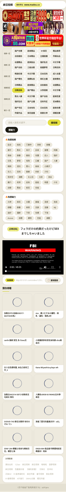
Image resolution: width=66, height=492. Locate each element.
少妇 (46, 171)
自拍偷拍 (18, 56)
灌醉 (19, 213)
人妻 (55, 161)
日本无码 (44, 73)
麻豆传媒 (30, 474)
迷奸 (9, 213)
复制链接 (53, 280)
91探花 (44, 51)
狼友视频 (49, 474)
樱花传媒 (41, 478)
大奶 (41, 177)
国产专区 (18, 108)
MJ (55, 207)
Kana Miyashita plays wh (47, 367)
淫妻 (46, 207)
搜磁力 (11, 130)
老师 (19, 182)
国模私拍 (31, 79)
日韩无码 (56, 67)
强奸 (55, 155)
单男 (28, 207)
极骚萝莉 (44, 67)
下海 (46, 213)
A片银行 (20, 478)
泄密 (39, 145)
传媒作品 (18, 113)
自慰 (9, 187)
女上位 (30, 177)
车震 (37, 155)
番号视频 (40, 474)
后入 (46, 155)
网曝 (48, 145)
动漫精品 (18, 62)
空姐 (37, 187)
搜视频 (54, 123)
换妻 (19, 155)
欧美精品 (31, 51)
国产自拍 (18, 67)
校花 (28, 187)
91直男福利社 (19, 474)
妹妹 (37, 166)
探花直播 (31, 113)
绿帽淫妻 (56, 113)
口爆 (37, 161)
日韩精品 (18, 85)
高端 (37, 202)
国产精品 (31, 90)
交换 (37, 207)
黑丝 (19, 187)
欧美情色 (56, 79)
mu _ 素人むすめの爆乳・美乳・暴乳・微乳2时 (47, 314)
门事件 (29, 145)
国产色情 (18, 51)
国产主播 (31, 101)
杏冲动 (50, 469)
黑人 (28, 166)
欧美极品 (31, 62)
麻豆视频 (26, 464)
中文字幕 (56, 62)
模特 (30, 218)
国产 (46, 161)
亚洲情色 (56, 101)
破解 (28, 171)
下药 (28, 213)
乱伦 (9, 145)
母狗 (28, 161)
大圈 (28, 202)
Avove (10, 218)
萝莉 (19, 161)
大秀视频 (44, 90)
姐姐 (37, 182)
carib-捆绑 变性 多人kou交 (15, 340)
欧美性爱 (56, 96)
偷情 (46, 150)
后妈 (28, 182)
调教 (20, 177)
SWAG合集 (30, 478)
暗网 (9, 166)
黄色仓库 (9, 464)
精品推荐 (56, 51)
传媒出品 (56, 56)
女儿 (9, 171)
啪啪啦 (44, 464)
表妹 (9, 155)
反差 (37, 150)
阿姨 (55, 150)
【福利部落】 (31, 469)
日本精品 (31, 56)
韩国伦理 (18, 73)
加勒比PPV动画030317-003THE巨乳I (14, 314)
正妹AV (8, 474)
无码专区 (44, 101)
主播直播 (44, 56)
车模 (37, 213)
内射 (37, 171)
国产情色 (18, 79)
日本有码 (31, 108)
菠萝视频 (52, 464)
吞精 (20, 218)
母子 (28, 150)
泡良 (55, 202)
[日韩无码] (13, 229)
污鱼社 (42, 469)
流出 (50, 177)
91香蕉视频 (10, 478)
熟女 (19, 150)
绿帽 (9, 207)
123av (17, 464)
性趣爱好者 (19, 469)
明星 (46, 182)
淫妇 (19, 166)
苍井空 (10, 177)
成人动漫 (56, 73)
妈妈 (19, 145)
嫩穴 (9, 182)
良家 (46, 202)
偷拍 (28, 155)
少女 (55, 182)
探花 (19, 202)
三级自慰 (31, 67)
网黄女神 (44, 113)
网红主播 (44, 79)
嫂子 (9, 150)
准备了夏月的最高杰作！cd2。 (48, 421)
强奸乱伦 (44, 62)
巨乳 (9, 161)
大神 (9, 202)
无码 (19, 171)
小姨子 (47, 166)
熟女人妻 (18, 96)
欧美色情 (56, 108)
